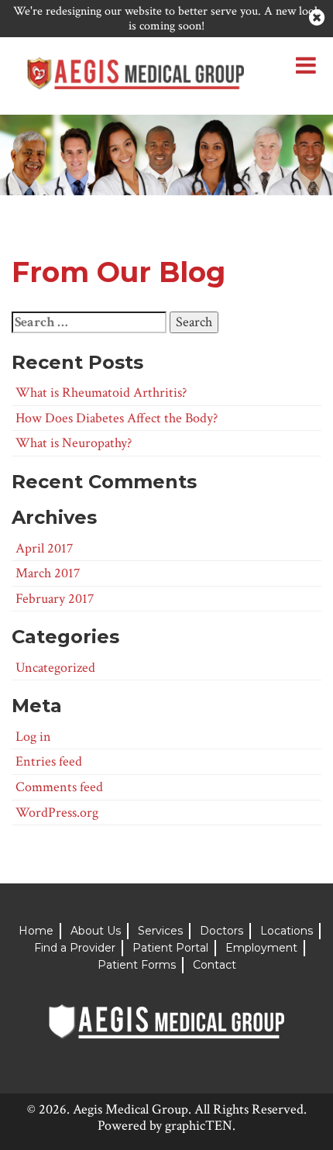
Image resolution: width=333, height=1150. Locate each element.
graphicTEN (198, 1126)
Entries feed (48, 761)
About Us (95, 931)
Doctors (221, 931)
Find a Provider (74, 948)
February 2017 (54, 599)
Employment (261, 948)
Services (160, 931)
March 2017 (47, 573)
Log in (33, 736)
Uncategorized (55, 668)
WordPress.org (56, 812)
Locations (286, 931)
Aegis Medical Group (130, 1109)
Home (36, 931)
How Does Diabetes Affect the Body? (116, 418)
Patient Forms (137, 965)
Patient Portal (170, 948)
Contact (214, 965)
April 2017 (44, 548)
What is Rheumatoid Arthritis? (101, 392)
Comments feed (59, 787)
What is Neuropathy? (73, 443)
